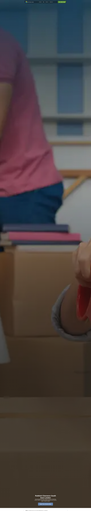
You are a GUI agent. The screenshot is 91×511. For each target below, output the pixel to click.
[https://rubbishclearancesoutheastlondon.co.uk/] (29, 2)
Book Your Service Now (45, 504)
